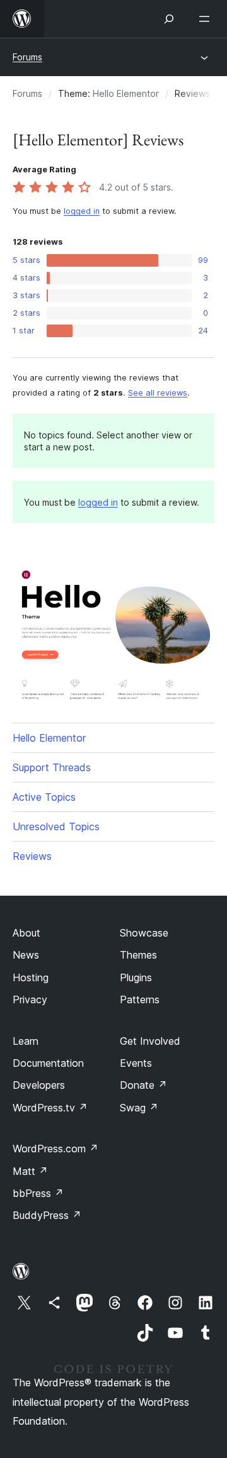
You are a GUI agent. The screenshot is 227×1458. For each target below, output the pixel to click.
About (26, 933)
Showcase (144, 933)
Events (136, 1063)
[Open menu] (207, 19)
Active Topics (44, 797)
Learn (25, 1041)
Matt (30, 1171)
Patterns (140, 999)
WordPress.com (55, 1148)
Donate (143, 1085)
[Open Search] (169, 19)
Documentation (48, 1063)
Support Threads (52, 767)
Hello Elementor (126, 93)
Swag (139, 1107)
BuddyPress (47, 1215)
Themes (138, 955)
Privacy (30, 999)
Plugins (136, 977)
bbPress (38, 1193)
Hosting (31, 977)
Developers (39, 1085)
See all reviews (157, 393)
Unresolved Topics (56, 826)
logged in (82, 211)
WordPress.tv (50, 1107)
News (26, 955)
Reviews (32, 856)
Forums (27, 57)
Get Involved (150, 1041)
